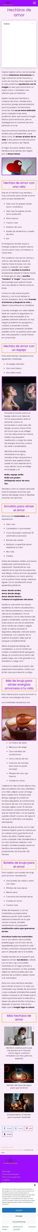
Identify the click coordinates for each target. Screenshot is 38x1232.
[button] (35, 1185)
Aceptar (19, 1210)
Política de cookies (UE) (11, 1177)
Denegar (19, 1216)
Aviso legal (6, 1171)
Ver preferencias (19, 1222)
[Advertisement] (19, 45)
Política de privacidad (10, 1174)
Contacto (5, 1180)
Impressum (32, 1226)
